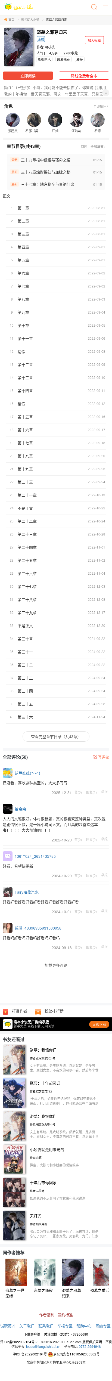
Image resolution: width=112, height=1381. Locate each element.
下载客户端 (32, 1334)
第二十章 (25, 482)
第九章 (23, 312)
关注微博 (50, 1334)
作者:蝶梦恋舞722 (41, 1091)
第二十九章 (27, 612)
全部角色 (99, 106)
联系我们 (46, 1326)
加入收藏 (94, 40)
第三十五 (25, 704)
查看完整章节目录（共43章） (56, 736)
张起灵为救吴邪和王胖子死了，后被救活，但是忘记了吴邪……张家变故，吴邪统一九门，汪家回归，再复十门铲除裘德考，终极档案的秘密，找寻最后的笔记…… (64, 1238)
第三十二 (25, 664)
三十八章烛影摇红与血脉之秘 (45, 172)
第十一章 (25, 338)
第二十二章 (27, 521)
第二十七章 (27, 586)
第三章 (23, 234)
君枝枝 (50, 47)
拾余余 (20, 809)
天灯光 (35, 1215)
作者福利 (46, 1314)
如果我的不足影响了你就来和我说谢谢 (57, 1198)
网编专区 (103, 1326)
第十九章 (25, 469)
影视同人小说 (30, 19)
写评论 (103, 757)
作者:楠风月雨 (38, 1224)
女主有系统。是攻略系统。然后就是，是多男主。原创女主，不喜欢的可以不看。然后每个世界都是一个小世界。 (64, 1070)
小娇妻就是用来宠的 (47, 1149)
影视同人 (44, 59)
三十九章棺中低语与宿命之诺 (45, 159)
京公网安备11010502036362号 (76, 1354)
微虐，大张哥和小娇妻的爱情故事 (54, 1165)
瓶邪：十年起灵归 (45, 1083)
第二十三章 (27, 534)
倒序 (84, 146)
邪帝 (79, 59)
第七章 (23, 286)
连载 (41, 39)
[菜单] (106, 7)
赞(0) (78, 792)
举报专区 (65, 1326)
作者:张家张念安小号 (42, 1058)
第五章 (23, 260)
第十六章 (25, 429)
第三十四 (25, 690)
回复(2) (91, 839)
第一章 (23, 207)
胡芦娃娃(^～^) (27, 773)
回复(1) (91, 792)
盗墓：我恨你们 (43, 1049)
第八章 (23, 299)
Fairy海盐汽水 (27, 892)
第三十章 (25, 638)
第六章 (23, 273)
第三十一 (25, 651)
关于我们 (27, 1326)
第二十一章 (27, 495)
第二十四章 (27, 547)
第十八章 (25, 456)
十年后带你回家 (43, 1182)
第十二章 (25, 364)
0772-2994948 (90, 1346)
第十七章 (25, 442)
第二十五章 (27, 560)
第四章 (23, 247)
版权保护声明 (92, 1341)
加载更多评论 (56, 965)
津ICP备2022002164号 (30, 1354)
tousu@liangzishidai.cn (43, 1346)
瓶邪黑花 (63, 59)
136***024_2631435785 (35, 856)
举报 (104, 792)
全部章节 (97, 146)
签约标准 (65, 1314)
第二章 (23, 221)
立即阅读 (28, 75)
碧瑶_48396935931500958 (38, 928)
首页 (11, 19)
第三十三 (25, 677)
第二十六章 (27, 573)
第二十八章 (27, 599)
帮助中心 (84, 1326)
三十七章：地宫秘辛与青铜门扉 (47, 184)
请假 (21, 351)
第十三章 (25, 377)
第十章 (23, 325)
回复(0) (91, 875)
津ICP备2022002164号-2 (19, 1341)
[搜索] (95, 7)
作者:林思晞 (37, 1191)
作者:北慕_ (36, 1158)
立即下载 (99, 1024)
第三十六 (25, 717)
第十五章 (25, 416)
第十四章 (25, 390)
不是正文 (25, 508)
